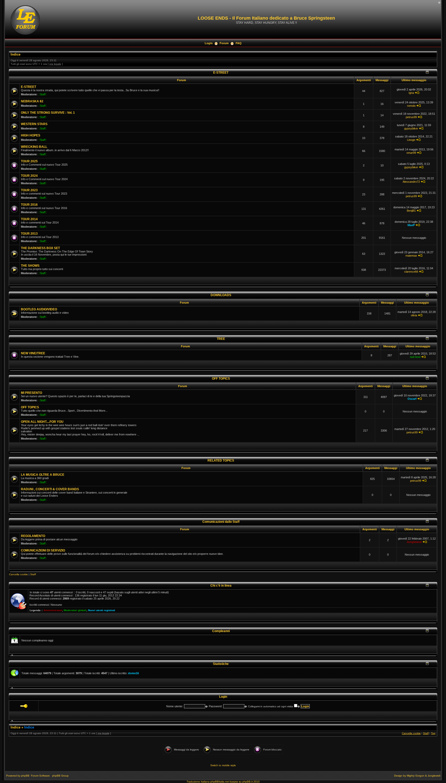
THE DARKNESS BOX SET (40, 248)
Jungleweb (434, 775)
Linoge (411, 139)
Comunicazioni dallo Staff (221, 521)
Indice (15, 54)
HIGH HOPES (30, 135)
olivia (414, 315)
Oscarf (412, 398)
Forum (224, 43)
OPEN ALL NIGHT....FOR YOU (42, 422)
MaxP (411, 225)
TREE (221, 338)
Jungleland (414, 541)
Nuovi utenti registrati (101, 610)
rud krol (415, 356)
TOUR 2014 (29, 219)
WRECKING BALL (34, 147)
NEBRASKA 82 (32, 101)
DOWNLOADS (221, 295)
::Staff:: (42, 94)
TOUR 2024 (29, 176)
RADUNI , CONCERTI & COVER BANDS (50, 489)
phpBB (25, 775)
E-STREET (220, 72)
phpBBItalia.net (219, 781)
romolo (411, 105)
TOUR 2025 (29, 161)
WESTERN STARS (34, 124)
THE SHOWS (30, 265)
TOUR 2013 (29, 233)
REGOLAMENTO (33, 536)
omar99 (411, 152)
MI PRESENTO (31, 393)
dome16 (133, 673)
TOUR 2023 (29, 190)
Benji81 (411, 210)
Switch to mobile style (223, 765)
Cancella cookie (18, 574)
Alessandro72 (411, 181)
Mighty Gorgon (415, 775)
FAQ (239, 43)
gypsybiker (411, 128)
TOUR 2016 (29, 204)
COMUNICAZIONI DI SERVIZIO (43, 550)
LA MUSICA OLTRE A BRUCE (42, 475)
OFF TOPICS (221, 378)
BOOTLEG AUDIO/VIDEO (39, 309)
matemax (411, 255)
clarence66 (411, 271)
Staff (33, 574)
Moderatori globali (75, 610)
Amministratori (53, 610)
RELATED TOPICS (221, 460)
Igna (411, 92)
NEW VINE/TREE (33, 353)
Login (209, 43)
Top (433, 733)
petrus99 (411, 117)
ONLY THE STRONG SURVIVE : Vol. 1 (48, 112)
